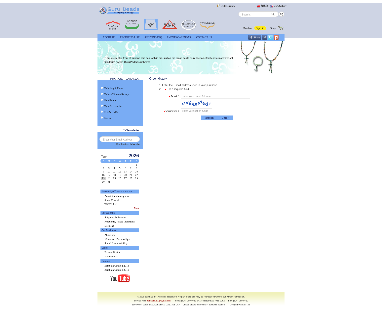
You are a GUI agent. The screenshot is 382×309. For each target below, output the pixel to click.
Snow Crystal (111, 200)
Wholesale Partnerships (117, 239)
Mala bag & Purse (113, 88)
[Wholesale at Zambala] (207, 29)
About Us (109, 234)
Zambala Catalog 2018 (116, 269)
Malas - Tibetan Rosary (116, 94)
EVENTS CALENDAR (179, 37)
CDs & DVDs (111, 112)
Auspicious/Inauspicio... (117, 195)
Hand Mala (110, 100)
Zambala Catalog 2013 (116, 265)
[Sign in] (260, 29)
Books (107, 117)
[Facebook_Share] (254, 39)
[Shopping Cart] (281, 29)
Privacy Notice (112, 252)
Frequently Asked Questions (119, 221)
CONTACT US (204, 37)
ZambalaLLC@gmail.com (159, 300)
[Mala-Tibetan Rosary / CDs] (118, 14)
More (136, 208)
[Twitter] (270, 39)
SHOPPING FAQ (153, 37)
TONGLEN (110, 204)
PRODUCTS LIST (129, 37)
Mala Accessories (113, 106)
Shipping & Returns (115, 217)
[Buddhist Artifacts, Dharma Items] (112, 29)
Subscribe (135, 144)
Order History (228, 6)
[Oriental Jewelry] (169, 29)
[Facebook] (264, 39)
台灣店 (264, 6)
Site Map (109, 225)
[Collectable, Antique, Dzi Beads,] (188, 29)
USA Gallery (280, 6)
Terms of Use (111, 256)
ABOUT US (109, 37)
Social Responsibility (116, 243)
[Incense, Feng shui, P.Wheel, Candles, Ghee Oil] (131, 29)
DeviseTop (245, 304)
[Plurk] (276, 39)
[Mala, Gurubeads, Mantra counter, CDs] (150, 29)
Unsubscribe (122, 144)
